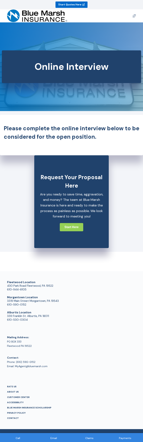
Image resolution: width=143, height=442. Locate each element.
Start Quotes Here (69, 4)
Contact (13, 418)
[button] (71, 227)
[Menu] (134, 16)
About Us (13, 391)
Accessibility (15, 402)
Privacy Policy (16, 413)
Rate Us (11, 386)
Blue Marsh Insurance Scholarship (29, 407)
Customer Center (18, 397)
